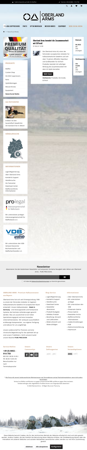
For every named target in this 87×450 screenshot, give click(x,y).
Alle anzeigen (78, 50)
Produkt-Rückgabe (53, 312)
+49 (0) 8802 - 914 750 (9, 352)
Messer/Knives (10, 87)
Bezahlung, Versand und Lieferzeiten (54, 318)
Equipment (9, 90)
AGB (69, 324)
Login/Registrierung (12, 172)
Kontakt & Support (11, 177)
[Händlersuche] (15, 149)
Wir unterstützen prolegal (74, 300)
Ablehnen (29, 447)
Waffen (8, 69)
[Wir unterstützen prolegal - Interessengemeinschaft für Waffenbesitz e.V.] (15, 205)
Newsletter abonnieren (51, 308)
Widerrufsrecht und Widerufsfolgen (54, 323)
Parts (7, 80)
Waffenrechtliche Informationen (11, 190)
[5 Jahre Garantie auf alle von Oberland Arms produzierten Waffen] (15, 47)
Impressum (72, 330)
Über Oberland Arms (12, 175)
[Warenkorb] (81, 6)
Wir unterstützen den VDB (75, 305)
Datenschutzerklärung (76, 327)
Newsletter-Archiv (74, 314)
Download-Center (11, 186)
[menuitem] (81, 6)
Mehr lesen (48, 74)
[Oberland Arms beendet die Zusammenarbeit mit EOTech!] (36, 53)
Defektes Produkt (53, 314)
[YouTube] (31, 355)
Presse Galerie (73, 312)
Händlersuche (10, 180)
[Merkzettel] (76, 6)
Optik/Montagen (11, 83)
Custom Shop (10, 72)
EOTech (45, 80)
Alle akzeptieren (42, 447)
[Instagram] (36, 355)
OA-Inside (61, 78)
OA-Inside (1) (77, 66)
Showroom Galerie (74, 309)
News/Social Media (12, 94)
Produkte (54, 78)
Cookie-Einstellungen (75, 322)
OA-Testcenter (10, 183)
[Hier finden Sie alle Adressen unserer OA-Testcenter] (15, 112)
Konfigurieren (56, 447)
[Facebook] (27, 355)
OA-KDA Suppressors (12, 76)
